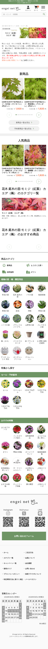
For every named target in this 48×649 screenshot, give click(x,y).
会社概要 (28, 563)
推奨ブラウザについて (33, 574)
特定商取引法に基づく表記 (13, 579)
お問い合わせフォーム (24, 536)
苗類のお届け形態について (11, 60)
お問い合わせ (30, 569)
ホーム (6, 552)
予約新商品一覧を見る (23, 129)
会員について (30, 558)
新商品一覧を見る (23, 122)
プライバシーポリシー (12, 574)
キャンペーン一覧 (10, 563)
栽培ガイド (8, 569)
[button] (38, 115)
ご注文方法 (29, 552)
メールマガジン (30, 579)
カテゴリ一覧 (8, 558)
